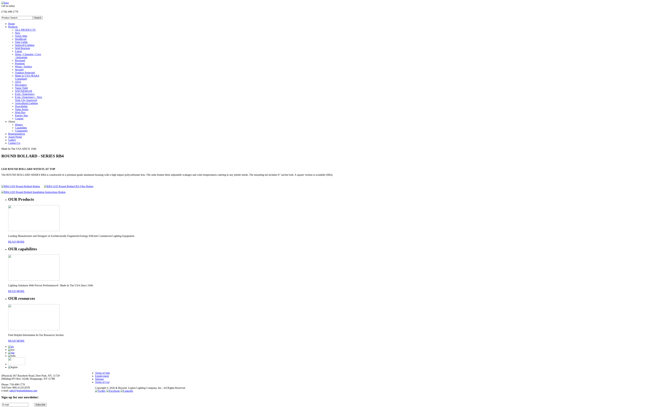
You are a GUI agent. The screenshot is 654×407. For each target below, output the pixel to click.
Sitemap (99, 379)
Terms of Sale (102, 372)
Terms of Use (102, 382)
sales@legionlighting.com (23, 390)
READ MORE (16, 241)
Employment (102, 376)
